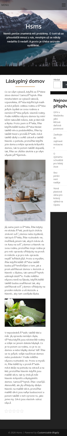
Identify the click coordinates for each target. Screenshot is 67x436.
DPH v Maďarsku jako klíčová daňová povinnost (58, 120)
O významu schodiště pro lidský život (58, 160)
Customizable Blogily (48, 432)
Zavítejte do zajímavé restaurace (58, 141)
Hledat (56, 79)
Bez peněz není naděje (56, 177)
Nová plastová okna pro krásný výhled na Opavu (58, 196)
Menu (5, 5)
